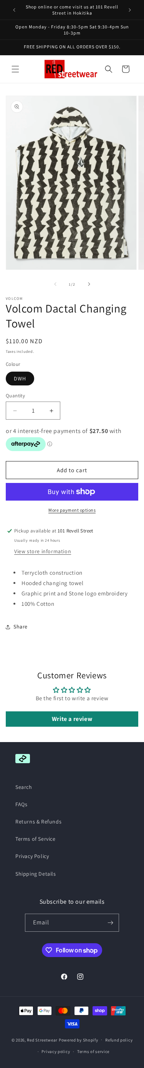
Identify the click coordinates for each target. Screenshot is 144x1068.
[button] (15, 69)
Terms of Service (35, 838)
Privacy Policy (32, 856)
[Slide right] (89, 284)
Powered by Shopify (78, 1039)
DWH (20, 378)
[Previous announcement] (14, 10)
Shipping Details (35, 873)
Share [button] (20, 626)
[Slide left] (55, 284)
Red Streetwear (42, 1039)
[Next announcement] (129, 10)
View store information (42, 551)
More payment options (72, 510)
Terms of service (93, 1051)
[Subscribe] (110, 923)
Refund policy (118, 1040)
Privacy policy (55, 1051)
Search (23, 787)
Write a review (72, 719)
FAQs (21, 804)
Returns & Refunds (38, 821)
